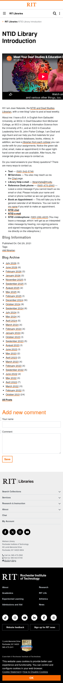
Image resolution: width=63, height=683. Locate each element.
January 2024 (13, 333)
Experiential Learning (13, 598)
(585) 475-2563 (46, 185)
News (41, 604)
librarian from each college (36, 142)
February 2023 (14, 365)
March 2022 (12, 386)
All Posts (7, 399)
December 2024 (14, 300)
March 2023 (12, 361)
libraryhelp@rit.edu (42, 182)
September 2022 (15, 369)
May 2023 (11, 353)
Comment (7, 431)
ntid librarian (8, 250)
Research (43, 587)
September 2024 (15, 308)
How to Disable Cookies (35, 671)
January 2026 (13, 275)
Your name (7, 419)
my (9, 206)
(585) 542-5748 (25, 171)
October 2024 (13, 304)
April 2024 (11, 320)
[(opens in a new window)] (5, 532)
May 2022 (11, 378)
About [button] (5, 509)
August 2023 (12, 345)
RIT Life (43, 592)
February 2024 (14, 328)
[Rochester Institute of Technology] (31, 4)
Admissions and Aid (12, 604)
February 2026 (14, 271)
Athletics (43, 598)
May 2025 (11, 292)
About (5, 587)
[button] (4, 13)
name (14, 206)
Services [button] (6, 497)
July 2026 (11, 263)
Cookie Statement (11, 671)
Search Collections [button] (11, 491)
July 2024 (11, 312)
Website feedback (15, 627)
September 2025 (15, 283)
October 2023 (13, 337)
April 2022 (11, 382)
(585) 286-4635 (39, 217)
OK (31, 678)
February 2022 (14, 390)
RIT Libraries (11, 21)
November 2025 (14, 279)
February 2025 (14, 296)
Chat (14, 178)
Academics (7, 592)
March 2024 (12, 324)
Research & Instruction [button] (13, 503)
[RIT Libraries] (18, 481)
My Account (8, 521)
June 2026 (11, 267)
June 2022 (11, 374)
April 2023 (11, 357)
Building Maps (10, 560)
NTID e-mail (14, 213)
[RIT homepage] (24, 577)
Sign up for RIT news (44, 627)
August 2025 (12, 287)
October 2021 (13, 394)
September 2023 (15, 341)
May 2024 (11, 316)
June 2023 (11, 349)
